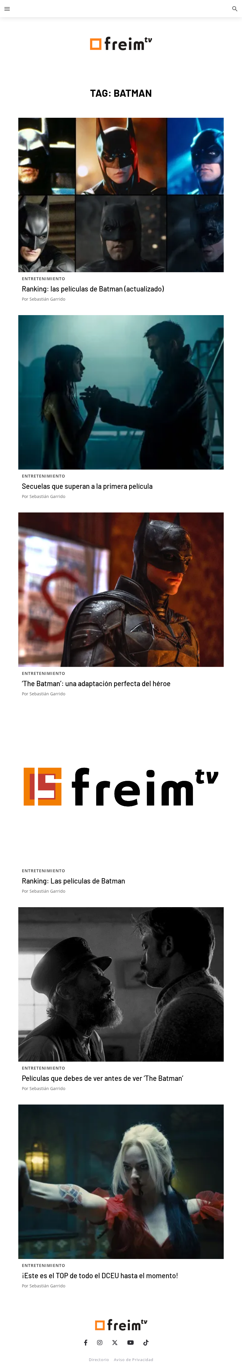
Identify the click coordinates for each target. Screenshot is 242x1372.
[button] (7, 8)
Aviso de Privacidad (133, 1359)
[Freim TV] (121, 42)
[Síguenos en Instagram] (99, 1343)
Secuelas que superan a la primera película (87, 486)
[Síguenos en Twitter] (115, 1343)
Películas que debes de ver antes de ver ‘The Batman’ (102, 1078)
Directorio (99, 1359)
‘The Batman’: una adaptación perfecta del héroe (96, 683)
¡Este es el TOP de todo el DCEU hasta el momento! (100, 1275)
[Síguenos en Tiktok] (146, 1343)
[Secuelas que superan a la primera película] (121, 392)
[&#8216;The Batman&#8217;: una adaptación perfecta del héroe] (121, 589)
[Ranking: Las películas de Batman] (121, 787)
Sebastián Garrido (47, 299)
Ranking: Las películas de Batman (73, 880)
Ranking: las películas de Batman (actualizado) (93, 288)
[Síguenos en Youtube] (130, 1343)
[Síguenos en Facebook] (86, 1343)
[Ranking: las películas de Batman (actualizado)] (121, 195)
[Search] (234, 8)
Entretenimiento (43, 278)
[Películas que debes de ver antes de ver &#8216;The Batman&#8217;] (121, 984)
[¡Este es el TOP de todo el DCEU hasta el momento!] (121, 1182)
